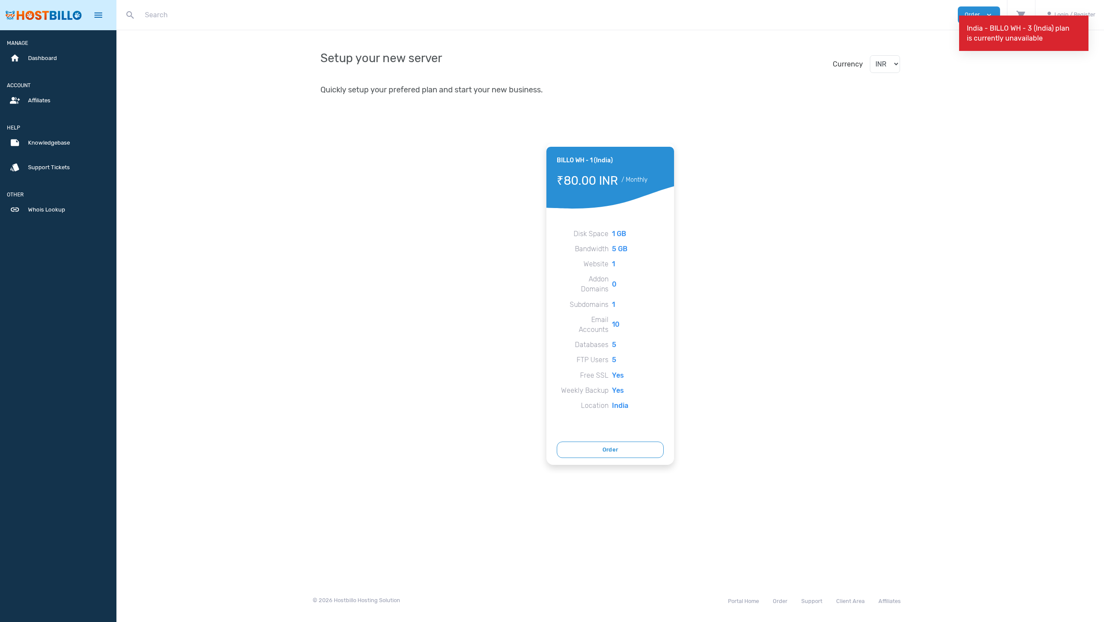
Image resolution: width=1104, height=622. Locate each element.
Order (610, 449)
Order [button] (979, 15)
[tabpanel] (610, 303)
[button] (1021, 15)
